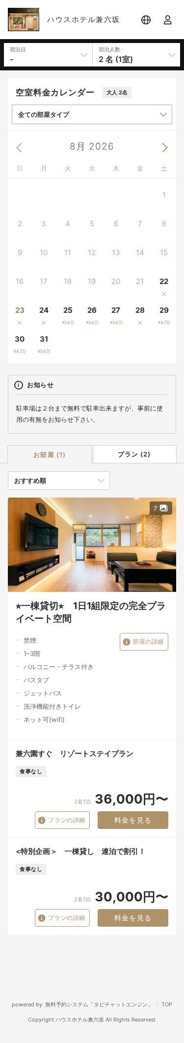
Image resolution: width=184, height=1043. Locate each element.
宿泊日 (18, 49)
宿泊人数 (109, 49)
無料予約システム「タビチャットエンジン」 (99, 1004)
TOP (166, 1004)
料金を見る (133, 820)
